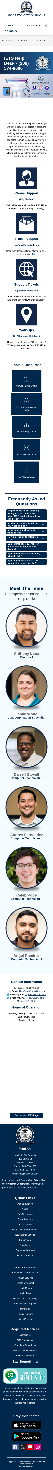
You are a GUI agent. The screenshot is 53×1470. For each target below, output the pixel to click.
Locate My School (25, 1283)
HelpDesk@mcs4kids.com (32, 991)
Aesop (25, 1209)
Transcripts (25, 1309)
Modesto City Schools (14, 40)
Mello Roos (25, 1293)
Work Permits (25, 1319)
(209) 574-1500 (28, 1166)
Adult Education (25, 1204)
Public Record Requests (25, 1304)
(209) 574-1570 (27, 1170)
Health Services (25, 1278)
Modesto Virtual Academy (25, 1298)
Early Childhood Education (25, 1229)
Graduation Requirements (25, 1267)
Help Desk (45, 40)
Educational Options (25, 1235)
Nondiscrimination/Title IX (25, 1350)
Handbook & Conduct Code (25, 1272)
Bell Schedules (25, 1214)
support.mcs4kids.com (35, 994)
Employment (25, 1240)
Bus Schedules (25, 1224)
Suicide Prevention (25, 1355)
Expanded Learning (25, 1250)
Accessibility (25, 1335)
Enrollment (25, 1245)
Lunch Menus (25, 1288)
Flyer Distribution (25, 1255)
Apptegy (31, 1466)
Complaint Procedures (25, 1345)
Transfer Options (25, 1314)
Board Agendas (25, 1219)
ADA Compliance (25, 1340)
